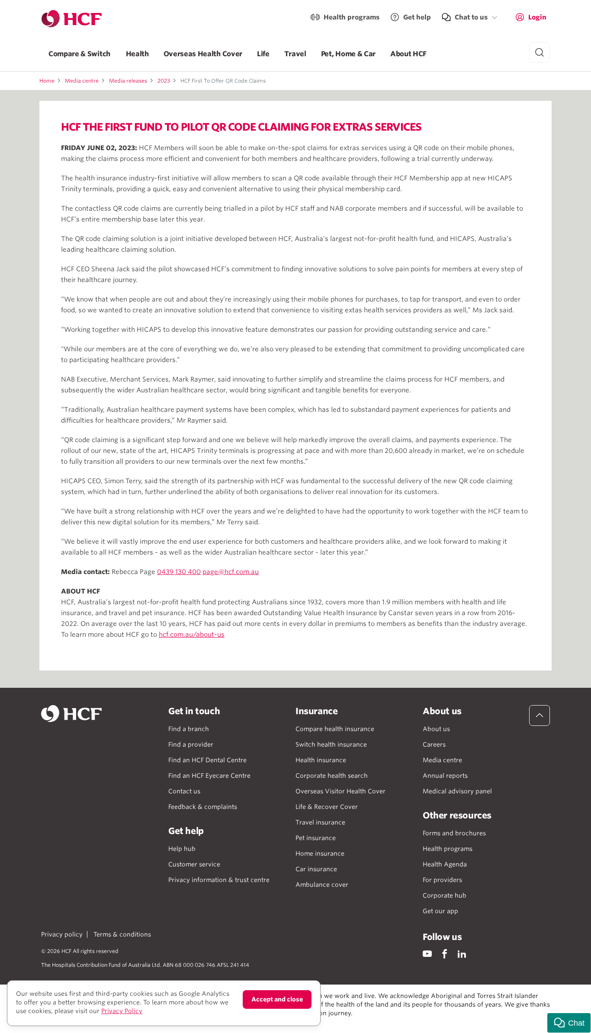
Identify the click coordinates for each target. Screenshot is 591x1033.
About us (436, 728)
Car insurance (316, 869)
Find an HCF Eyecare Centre (209, 775)
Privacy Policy (121, 1010)
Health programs (351, 17)
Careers (434, 744)
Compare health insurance (335, 728)
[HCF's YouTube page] (427, 953)
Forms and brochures (454, 833)
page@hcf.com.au (230, 572)
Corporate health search (332, 775)
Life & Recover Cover (327, 806)
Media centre (82, 80)
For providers (442, 879)
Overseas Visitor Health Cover (340, 791)
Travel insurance (320, 822)
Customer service (194, 864)
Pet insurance (316, 837)
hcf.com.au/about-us (192, 634)
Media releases (128, 80)
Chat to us (471, 17)
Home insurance (320, 853)
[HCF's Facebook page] (444, 953)
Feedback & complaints (202, 806)
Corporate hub (444, 895)
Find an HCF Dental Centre (207, 760)
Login (537, 17)
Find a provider (190, 744)
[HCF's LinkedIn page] (461, 953)
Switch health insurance (331, 744)
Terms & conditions (122, 934)
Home (47, 80)
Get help (417, 17)
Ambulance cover (322, 884)
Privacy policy (62, 934)
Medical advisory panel (457, 791)
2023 (163, 80)
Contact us (184, 791)
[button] (569, 1023)
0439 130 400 (179, 572)
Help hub (182, 848)
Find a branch (188, 728)
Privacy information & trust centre (219, 879)
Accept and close (277, 999)
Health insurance (321, 760)
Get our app (440, 911)
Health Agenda (445, 864)
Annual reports (445, 775)
